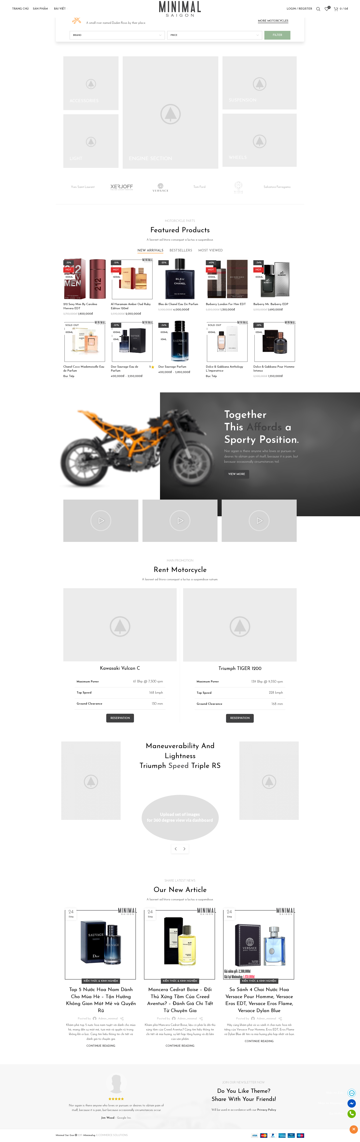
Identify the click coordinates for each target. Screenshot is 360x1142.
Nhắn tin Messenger (331, 1103)
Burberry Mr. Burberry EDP (270, 304)
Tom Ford (199, 187)
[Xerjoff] (121, 187)
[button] (100, 520)
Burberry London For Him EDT (226, 304)
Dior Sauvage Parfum (172, 366)
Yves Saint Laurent (83, 187)
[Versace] (160, 187)
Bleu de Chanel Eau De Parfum (178, 304)
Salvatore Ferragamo (277, 187)
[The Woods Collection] (238, 187)
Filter (277, 35)
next (184, 849)
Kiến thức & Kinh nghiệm (101, 981)
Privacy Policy (266, 1110)
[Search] (318, 9)
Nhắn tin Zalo (335, 1093)
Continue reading (100, 1046)
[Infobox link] (109, 19)
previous (175, 849)
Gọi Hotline (336, 1113)
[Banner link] (91, 83)
